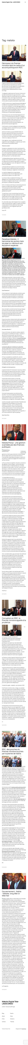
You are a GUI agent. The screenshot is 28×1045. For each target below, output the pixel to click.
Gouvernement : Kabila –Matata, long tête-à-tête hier (11, 893)
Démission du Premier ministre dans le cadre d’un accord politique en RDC (13, 65)
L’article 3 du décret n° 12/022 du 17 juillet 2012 (12, 347)
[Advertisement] (14, 23)
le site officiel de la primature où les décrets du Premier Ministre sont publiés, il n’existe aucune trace (14, 339)
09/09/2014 (4, 989)
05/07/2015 (4, 725)
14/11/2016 (4, 214)
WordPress (24, 1028)
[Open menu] (25, 2)
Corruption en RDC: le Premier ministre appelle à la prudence (14, 620)
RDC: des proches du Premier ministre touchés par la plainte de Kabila (12, 751)
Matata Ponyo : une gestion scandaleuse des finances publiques (13, 445)
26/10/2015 (4, 594)
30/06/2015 (4, 867)
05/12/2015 (4, 418)
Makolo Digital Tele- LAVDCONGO (11, 2)
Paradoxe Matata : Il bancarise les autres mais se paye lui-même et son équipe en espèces (13, 242)
